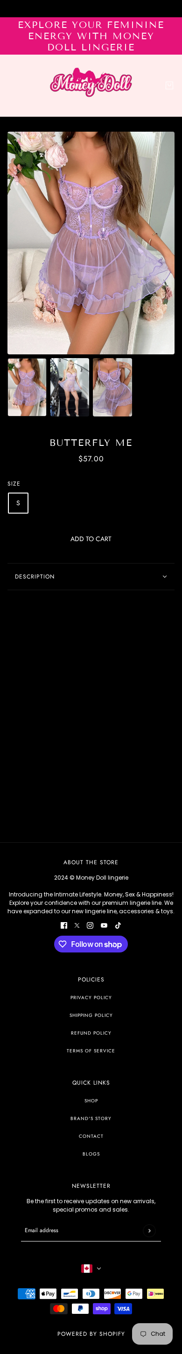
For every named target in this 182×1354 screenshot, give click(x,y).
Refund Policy (91, 1033)
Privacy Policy (91, 997)
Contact (91, 1136)
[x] (77, 925)
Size (14, 484)
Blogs (91, 1153)
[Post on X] (77, 608)
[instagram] (90, 925)
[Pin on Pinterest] (90, 608)
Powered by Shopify (91, 1334)
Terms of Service (91, 1050)
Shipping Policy (91, 1015)
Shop (91, 1100)
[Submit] (149, 1230)
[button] (118, 608)
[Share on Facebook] (64, 608)
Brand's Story (91, 1118)
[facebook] (64, 925)
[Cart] (169, 85)
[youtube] (104, 925)
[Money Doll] (91, 85)
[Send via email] (104, 608)
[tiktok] (118, 925)
